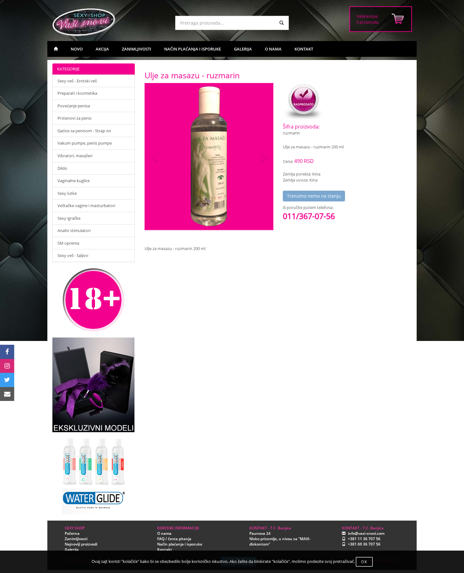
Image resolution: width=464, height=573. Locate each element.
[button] (154, 157)
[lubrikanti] (93, 473)
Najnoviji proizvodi (81, 544)
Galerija (72, 549)
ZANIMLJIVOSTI (136, 49)
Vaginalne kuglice (73, 180)
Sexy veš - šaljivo (72, 255)
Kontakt (164, 549)
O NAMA (273, 49)
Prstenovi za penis (74, 118)
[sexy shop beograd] (55, 49)
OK (364, 561)
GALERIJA (243, 49)
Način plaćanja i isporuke (179, 544)
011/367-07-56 (309, 216)
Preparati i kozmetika (77, 93)
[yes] (281, 23)
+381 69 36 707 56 (364, 544)
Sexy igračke (68, 218)
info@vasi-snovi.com (366, 533)
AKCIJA (102, 49)
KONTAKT (303, 49)
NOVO (77, 49)
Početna (72, 533)
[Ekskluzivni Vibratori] (93, 384)
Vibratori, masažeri (74, 155)
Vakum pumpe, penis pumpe (84, 143)
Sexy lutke (67, 193)
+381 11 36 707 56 (364, 538)
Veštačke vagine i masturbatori (86, 205)
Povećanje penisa (73, 106)
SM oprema (68, 243)
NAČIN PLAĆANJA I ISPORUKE (192, 49)
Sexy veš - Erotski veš (77, 81)
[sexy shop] (109, 22)
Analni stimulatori (74, 230)
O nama (164, 533)
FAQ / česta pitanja (174, 538)
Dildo (62, 168)
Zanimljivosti (76, 538)
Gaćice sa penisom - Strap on (84, 131)
